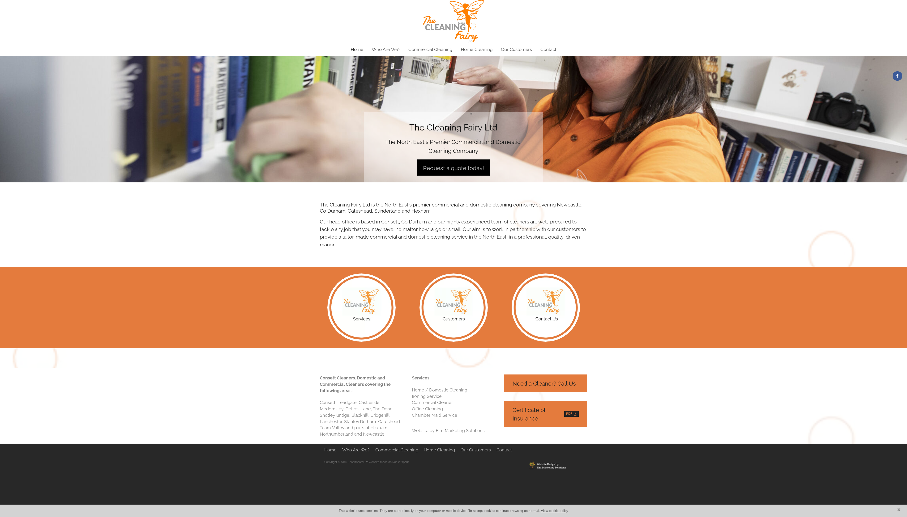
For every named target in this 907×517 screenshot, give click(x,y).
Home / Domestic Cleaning (439, 389)
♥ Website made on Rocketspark (387, 462)
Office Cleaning (427, 408)
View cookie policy (554, 511)
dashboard (357, 462)
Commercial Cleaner (432, 402)
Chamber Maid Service (434, 415)
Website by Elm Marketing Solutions (448, 430)
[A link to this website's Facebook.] (897, 76)
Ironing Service (427, 396)
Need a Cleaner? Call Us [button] (544, 383)
